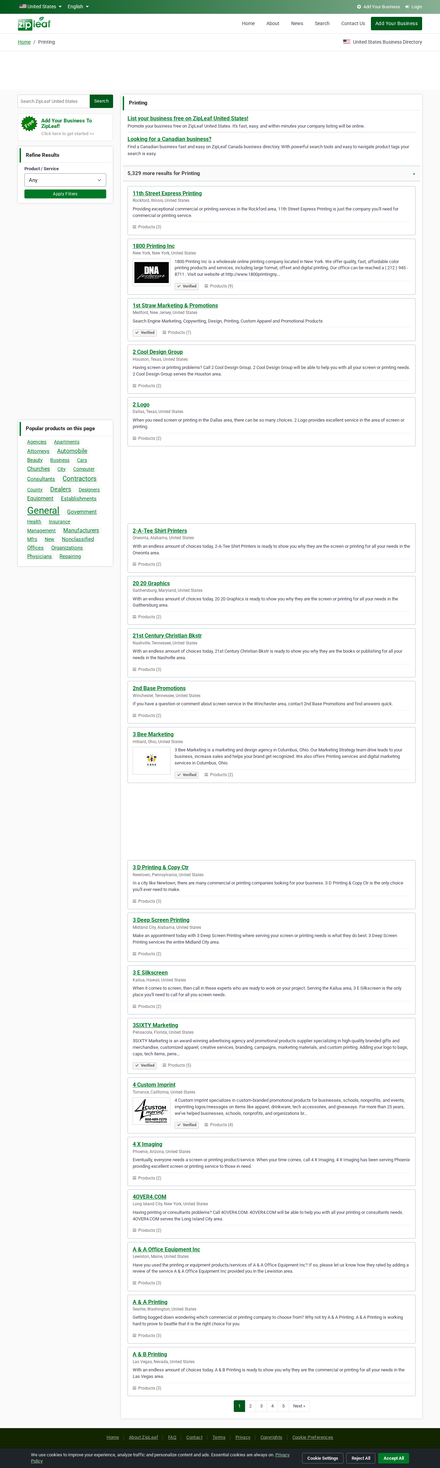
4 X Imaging (147, 1144)
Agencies (36, 442)
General (43, 510)
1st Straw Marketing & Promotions (175, 305)
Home (248, 23)
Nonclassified (78, 539)
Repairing (70, 556)
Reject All (361, 1458)
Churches (38, 469)
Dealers (60, 489)
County (35, 489)
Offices (35, 548)
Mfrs (32, 539)
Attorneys (38, 451)
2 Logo (141, 404)
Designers (89, 489)
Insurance (59, 521)
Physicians (39, 556)
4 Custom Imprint (154, 1084)
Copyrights (272, 1437)
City (61, 469)
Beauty (35, 460)
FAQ (172, 1437)
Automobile (72, 450)
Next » (299, 1406)
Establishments (79, 499)
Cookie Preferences (313, 1437)
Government (82, 512)
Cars (82, 460)
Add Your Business (396, 23)
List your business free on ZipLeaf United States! (188, 118)
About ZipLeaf (143, 1437)
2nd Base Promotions (159, 688)
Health (34, 521)
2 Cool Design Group (158, 352)
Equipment (40, 498)
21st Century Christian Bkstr (167, 635)
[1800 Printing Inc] (154, 273)
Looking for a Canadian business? (169, 139)
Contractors (80, 478)
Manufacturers (81, 530)
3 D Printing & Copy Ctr (161, 867)
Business (59, 460)
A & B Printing (150, 1354)
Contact (194, 1437)
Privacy (243, 1437)
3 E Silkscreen (150, 972)
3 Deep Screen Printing (161, 920)
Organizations (67, 548)
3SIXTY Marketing (155, 1025)
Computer (84, 469)
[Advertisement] (220, 69)
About (272, 23)
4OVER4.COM (149, 1197)
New (49, 539)
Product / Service (41, 168)
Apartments (66, 442)
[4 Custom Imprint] (154, 1112)
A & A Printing (150, 1302)
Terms (219, 1437)
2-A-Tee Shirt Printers (160, 531)
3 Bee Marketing (153, 734)
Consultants (41, 479)
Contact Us (353, 23)
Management (41, 530)
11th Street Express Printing (167, 193)
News (297, 23)
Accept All (394, 1458)
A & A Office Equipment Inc (166, 1249)
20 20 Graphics (151, 583)
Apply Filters (65, 194)
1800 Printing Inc (154, 246)
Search (322, 23)
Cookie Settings (322, 1458)
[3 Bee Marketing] (154, 761)
